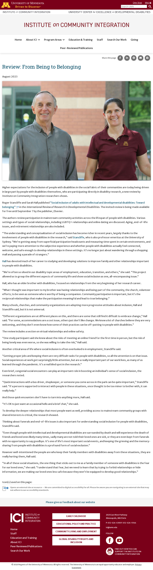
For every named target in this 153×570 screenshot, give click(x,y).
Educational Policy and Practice (76, 524)
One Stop (137, 2)
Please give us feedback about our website (70, 502)
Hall (4, 261)
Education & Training (81, 39)
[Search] (149, 6)
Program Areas (53, 39)
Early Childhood (76, 516)
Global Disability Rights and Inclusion (76, 541)
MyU (147, 2)
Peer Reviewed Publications (26, 546)
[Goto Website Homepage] (76, 24)
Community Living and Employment (76, 531)
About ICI (31, 39)
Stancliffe (78, 237)
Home (18, 39)
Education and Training (23, 537)
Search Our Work (117, 39)
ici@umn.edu (111, 527)
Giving (134, 39)
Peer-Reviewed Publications (76, 48)
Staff (100, 39)
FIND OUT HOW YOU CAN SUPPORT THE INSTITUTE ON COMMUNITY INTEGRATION (128, 551)
